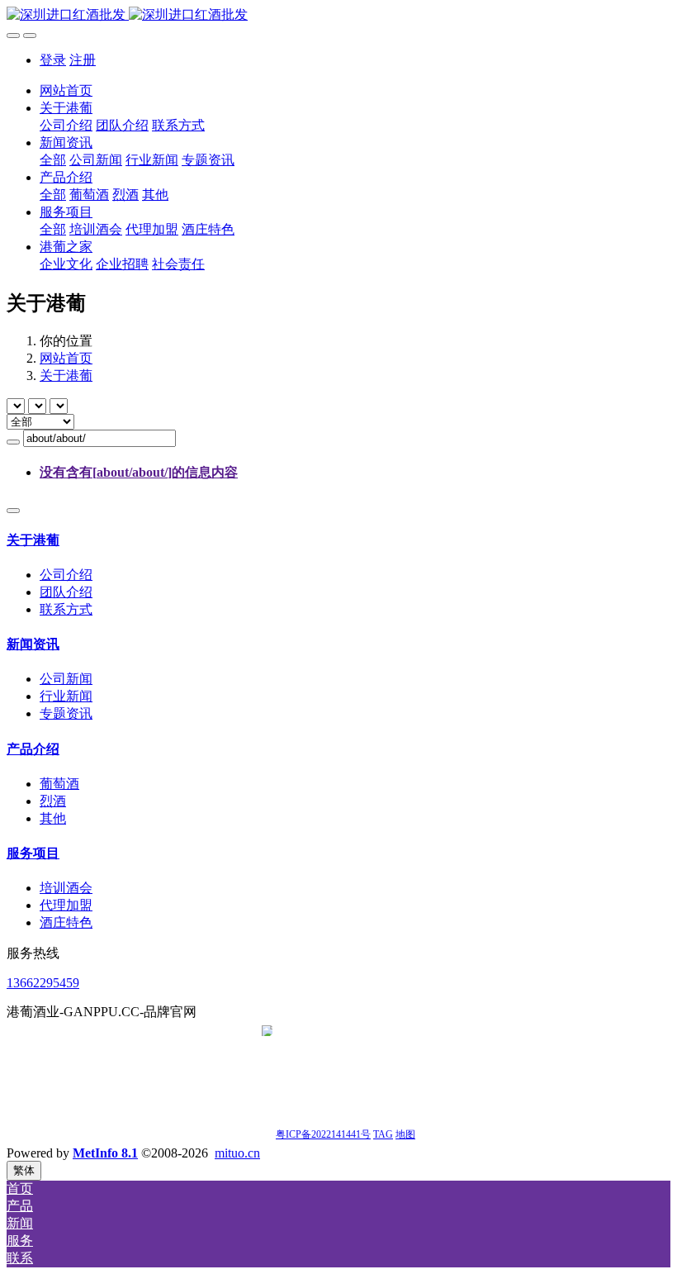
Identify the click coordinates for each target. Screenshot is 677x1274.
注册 (82, 60)
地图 (405, 1134)
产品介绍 (33, 749)
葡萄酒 (59, 784)
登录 (53, 60)
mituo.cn (237, 1153)
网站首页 (66, 90)
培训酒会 (66, 888)
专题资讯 (66, 713)
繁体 (24, 1170)
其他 (53, 818)
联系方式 (66, 609)
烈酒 (53, 801)
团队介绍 (66, 592)
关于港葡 (66, 375)
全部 (53, 160)
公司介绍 (66, 575)
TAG (383, 1134)
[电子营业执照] (267, 1133)
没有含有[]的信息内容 (139, 472)
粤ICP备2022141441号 (323, 1134)
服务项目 (33, 853)
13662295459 (43, 983)
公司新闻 (66, 679)
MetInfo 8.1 (105, 1153)
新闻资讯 (33, 644)
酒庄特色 (66, 922)
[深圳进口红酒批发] (338, 15)
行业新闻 (66, 696)
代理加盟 (66, 905)
